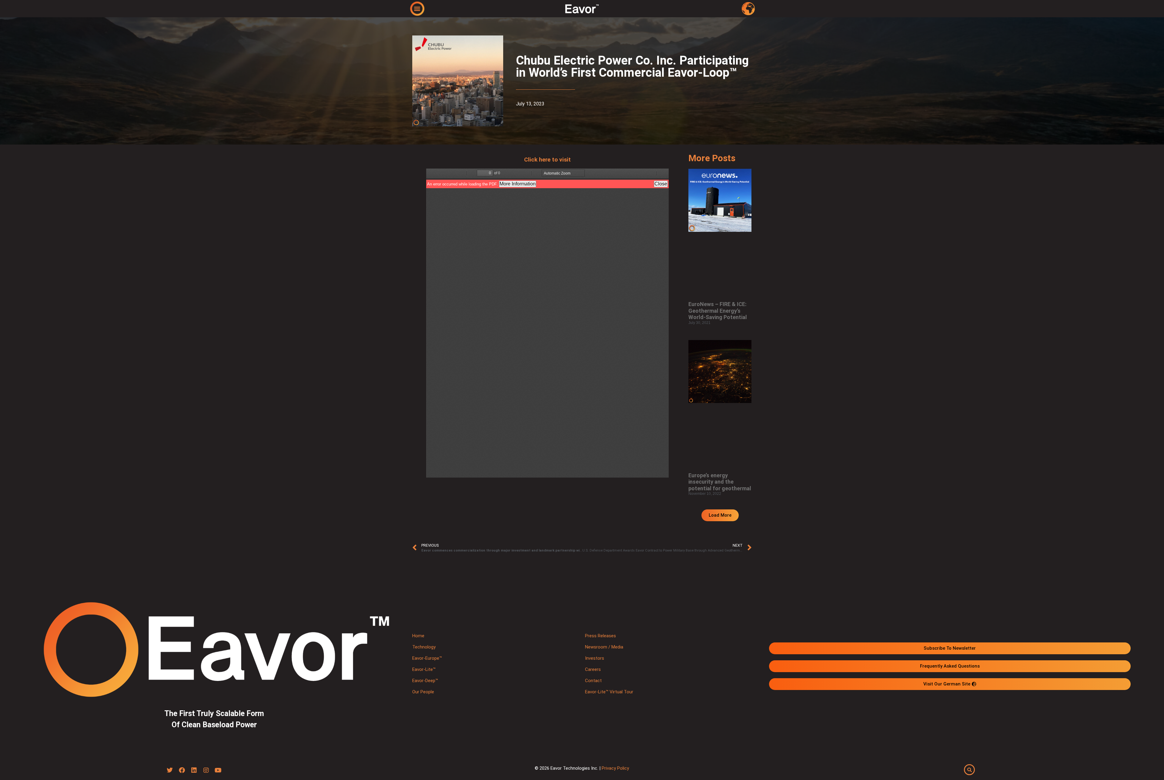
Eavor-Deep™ (425, 680)
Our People (423, 692)
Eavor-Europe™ (427, 658)
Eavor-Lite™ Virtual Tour (609, 692)
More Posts (711, 158)
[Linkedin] (194, 770)
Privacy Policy (615, 768)
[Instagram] (206, 770)
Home (418, 635)
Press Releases (600, 635)
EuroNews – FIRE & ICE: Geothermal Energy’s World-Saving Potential (717, 310)
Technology (424, 647)
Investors (594, 658)
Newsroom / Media (604, 647)
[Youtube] (218, 770)
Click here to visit (547, 159)
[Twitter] (170, 770)
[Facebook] (182, 770)
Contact (593, 680)
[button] (417, 8)
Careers (593, 669)
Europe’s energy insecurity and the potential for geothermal (719, 482)
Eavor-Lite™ (424, 669)
